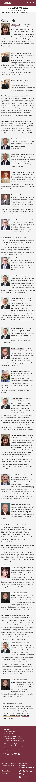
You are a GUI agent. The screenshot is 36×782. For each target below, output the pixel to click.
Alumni (8, 13)
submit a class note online (11, 716)
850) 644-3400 (16, 736)
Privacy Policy (6, 771)
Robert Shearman (17, 139)
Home (2, 13)
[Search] (30, 2)
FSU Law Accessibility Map (11, 744)
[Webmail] (27, 2)
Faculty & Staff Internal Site (12, 750)
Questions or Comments (26, 767)
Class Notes (15, 13)
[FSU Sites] (33, 2)
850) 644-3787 (20, 738)
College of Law (18, 7)
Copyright (5, 773)
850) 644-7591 (20, 740)
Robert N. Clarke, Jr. (17, 195)
